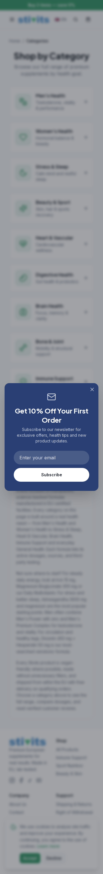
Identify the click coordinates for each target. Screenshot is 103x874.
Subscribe (51, 474)
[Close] (92, 389)
